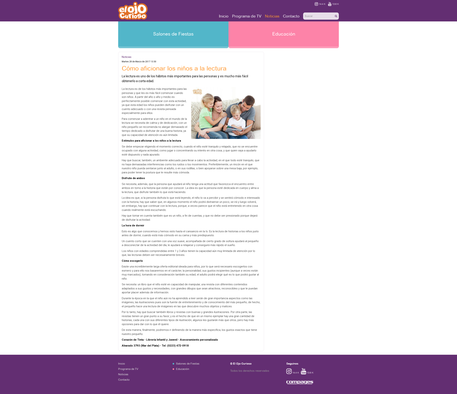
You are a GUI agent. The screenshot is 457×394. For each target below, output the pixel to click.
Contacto (291, 16)
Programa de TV (246, 16)
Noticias (272, 16)
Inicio (223, 16)
